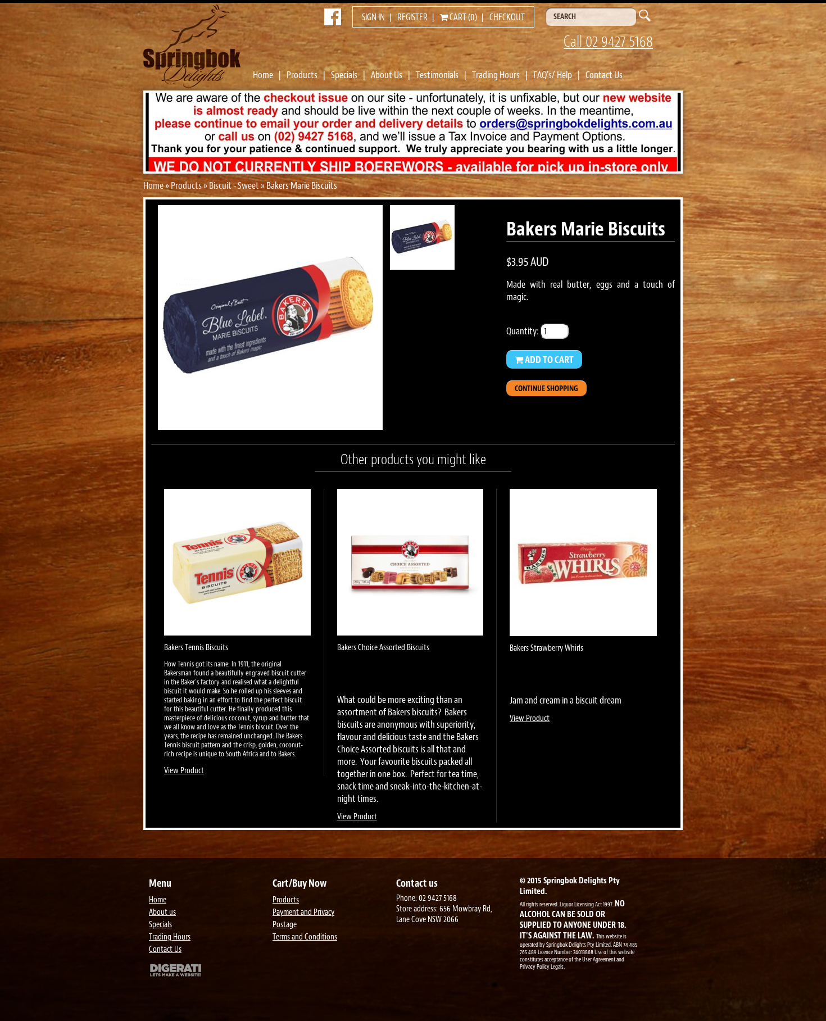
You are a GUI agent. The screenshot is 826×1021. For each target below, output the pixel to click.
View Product (184, 770)
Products (302, 75)
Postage (285, 924)
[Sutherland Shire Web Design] (208, 971)
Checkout (507, 17)
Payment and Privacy (303, 912)
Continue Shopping (546, 388)
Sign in (373, 17)
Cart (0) (462, 17)
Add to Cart (548, 359)
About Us (386, 75)
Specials (344, 75)
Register (412, 17)
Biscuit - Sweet (234, 185)
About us (162, 912)
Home (263, 75)
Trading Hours (496, 75)
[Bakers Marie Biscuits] (270, 426)
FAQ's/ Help (552, 75)
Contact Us (604, 75)
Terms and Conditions (305, 937)
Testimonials (437, 75)
